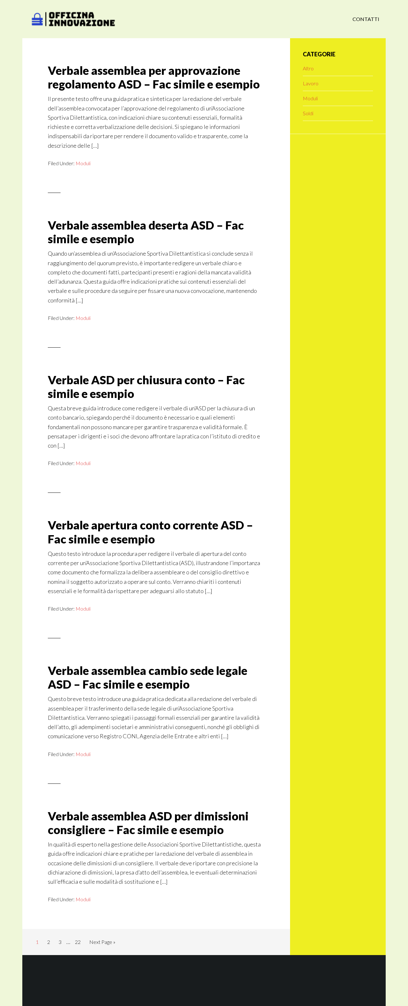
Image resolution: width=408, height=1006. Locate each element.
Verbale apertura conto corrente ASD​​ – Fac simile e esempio (150, 532)
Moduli (83, 163)
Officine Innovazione (73, 19)
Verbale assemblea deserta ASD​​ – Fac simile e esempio (146, 232)
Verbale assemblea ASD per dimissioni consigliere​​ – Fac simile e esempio (148, 823)
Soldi (308, 113)
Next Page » (102, 944)
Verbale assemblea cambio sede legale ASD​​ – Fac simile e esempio (147, 677)
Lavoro (310, 83)
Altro (308, 68)
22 (79, 942)
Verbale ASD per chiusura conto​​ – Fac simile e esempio (146, 386)
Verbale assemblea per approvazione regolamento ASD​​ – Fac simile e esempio (154, 77)
